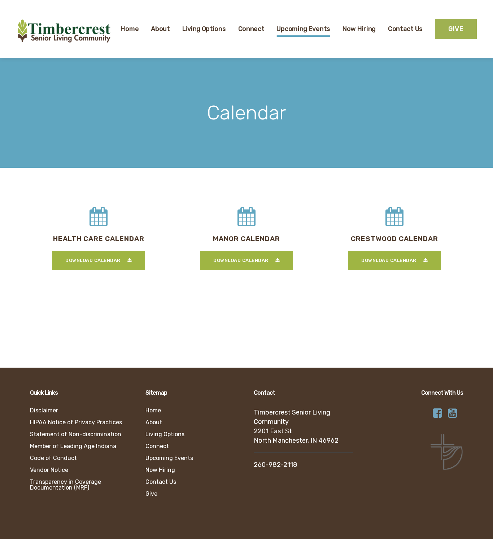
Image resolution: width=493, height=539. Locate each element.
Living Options (164, 434)
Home (153, 410)
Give (151, 494)
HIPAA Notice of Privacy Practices (76, 422)
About (153, 422)
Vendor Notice (49, 470)
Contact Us (160, 482)
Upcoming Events (169, 458)
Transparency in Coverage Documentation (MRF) (65, 485)
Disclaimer (44, 410)
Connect (157, 446)
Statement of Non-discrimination (75, 434)
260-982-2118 (275, 465)
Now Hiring (160, 470)
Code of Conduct (53, 458)
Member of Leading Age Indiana (73, 446)
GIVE (455, 29)
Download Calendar (93, 260)
